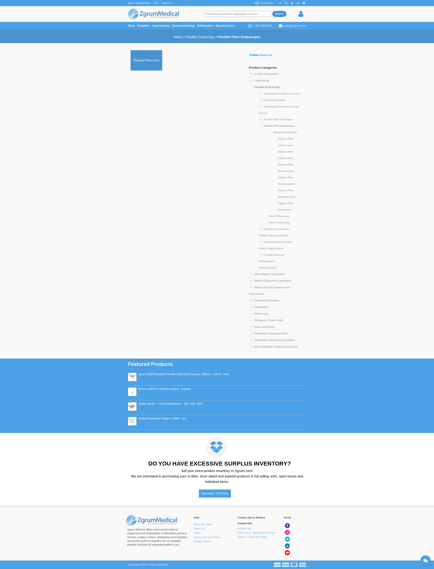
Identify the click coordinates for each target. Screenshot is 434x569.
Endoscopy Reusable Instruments (282, 93)
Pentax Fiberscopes (279, 216)
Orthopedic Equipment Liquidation (274, 340)
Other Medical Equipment (269, 274)
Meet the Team (203, 524)
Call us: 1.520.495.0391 (252, 537)
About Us (167, 3)
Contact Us (267, 3)
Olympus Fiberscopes (285, 132)
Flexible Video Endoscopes (278, 119)
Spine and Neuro (264, 326)
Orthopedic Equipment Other (271, 333)
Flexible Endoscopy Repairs (273, 235)
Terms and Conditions (207, 537)
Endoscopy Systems (274, 100)
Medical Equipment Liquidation (272, 280)
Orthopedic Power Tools (268, 320)
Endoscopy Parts (268, 267)
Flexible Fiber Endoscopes (279, 125)
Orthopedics (205, 25)
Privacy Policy (202, 541)
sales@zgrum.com (295, 25)
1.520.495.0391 (262, 25)
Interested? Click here (215, 493)
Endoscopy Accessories (276, 229)
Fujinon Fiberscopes (279, 222)
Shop (131, 25)
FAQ (156, 3)
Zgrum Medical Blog (139, 3)
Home (178, 37)
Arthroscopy (261, 313)
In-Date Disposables (266, 73)
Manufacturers (225, 25)
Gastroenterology (183, 25)
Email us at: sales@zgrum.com (256, 532)
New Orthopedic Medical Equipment (276, 346)
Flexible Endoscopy (200, 37)
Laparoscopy (161, 25)
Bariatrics (143, 25)
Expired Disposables (266, 300)
